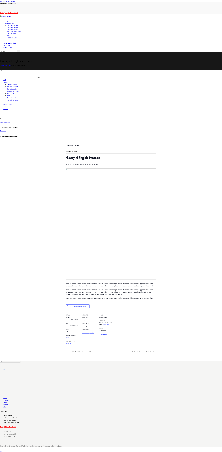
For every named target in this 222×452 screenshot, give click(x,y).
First (70, 343)
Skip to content (4, 1)
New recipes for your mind (143, 352)
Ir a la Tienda (3, 140)
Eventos (5, 65)
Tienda (5, 402)
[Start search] (18, 51)
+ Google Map (105, 324)
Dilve (4, 407)
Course (67, 343)
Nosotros (5, 400)
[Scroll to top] (1, 451)
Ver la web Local (103, 334)
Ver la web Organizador (88, 333)
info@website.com (5, 122)
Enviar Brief (3, 131)
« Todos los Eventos (72, 145)
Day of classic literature (81, 352)
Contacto (5, 404)
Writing (9, 65)
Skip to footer (11, 1)
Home (1, 65)
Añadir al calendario (78, 306)
